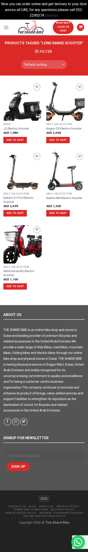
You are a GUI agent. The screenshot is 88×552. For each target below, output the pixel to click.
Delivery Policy (62, 509)
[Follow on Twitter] (24, 421)
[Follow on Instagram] (15, 421)
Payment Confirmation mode (61, 512)
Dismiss (51, 15)
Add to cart (15, 140)
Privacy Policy (67, 506)
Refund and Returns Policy (44, 516)
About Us (46, 506)
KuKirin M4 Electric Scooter (64, 198)
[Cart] (80, 27)
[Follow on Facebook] (7, 421)
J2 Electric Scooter (16, 128)
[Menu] (6, 27)
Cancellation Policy (20, 512)
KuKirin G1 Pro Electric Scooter (18, 199)
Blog (32, 506)
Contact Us (17, 506)
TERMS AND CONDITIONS (31, 509)
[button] (78, 542)
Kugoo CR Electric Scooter (64, 128)
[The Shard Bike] (30, 27)
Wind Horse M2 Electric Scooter (19, 273)
